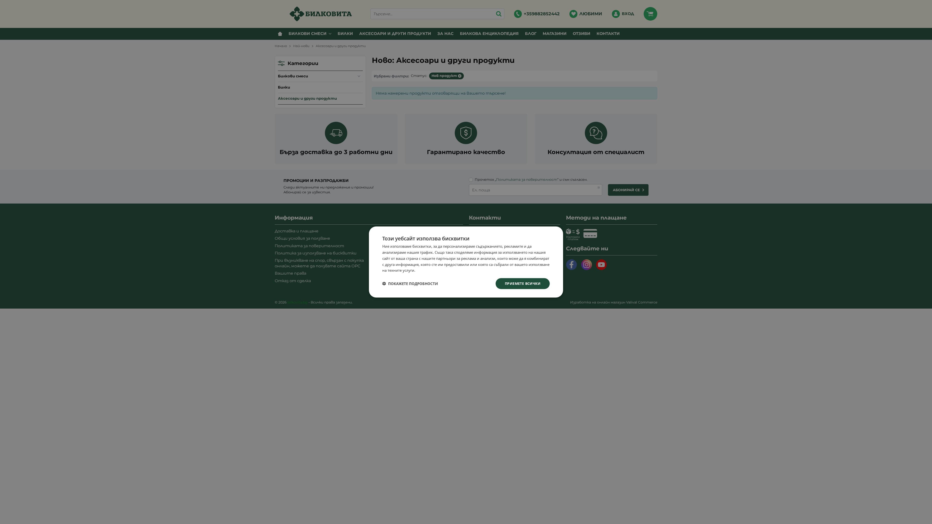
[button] (410, 283)
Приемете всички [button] (523, 283)
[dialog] (466, 262)
